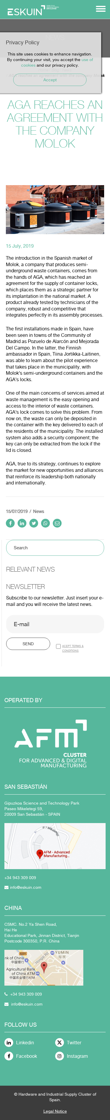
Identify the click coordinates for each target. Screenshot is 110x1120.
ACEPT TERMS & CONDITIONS (73, 648)
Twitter (74, 1042)
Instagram (77, 1056)
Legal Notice (55, 1111)
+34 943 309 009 (26, 994)
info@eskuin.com (25, 887)
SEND (28, 643)
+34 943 (12, 877)
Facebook (26, 1056)
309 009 (28, 877)
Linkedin (25, 1042)
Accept (50, 79)
